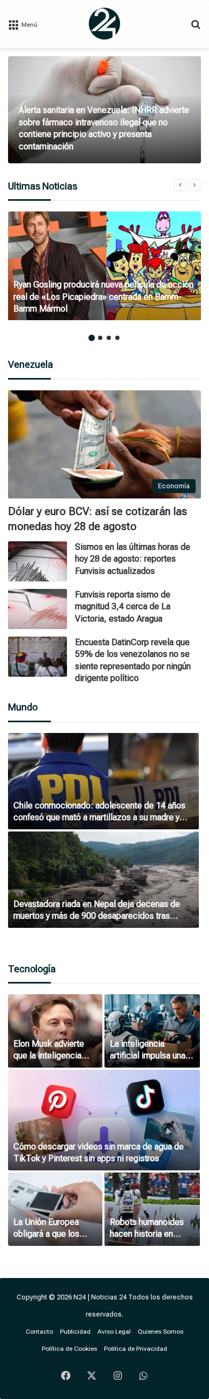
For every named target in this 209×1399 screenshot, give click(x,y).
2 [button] (100, 338)
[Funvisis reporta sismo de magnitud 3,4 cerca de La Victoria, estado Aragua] (37, 609)
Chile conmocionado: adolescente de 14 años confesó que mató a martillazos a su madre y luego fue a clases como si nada (99, 817)
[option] (104, 109)
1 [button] (91, 338)
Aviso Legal (114, 1331)
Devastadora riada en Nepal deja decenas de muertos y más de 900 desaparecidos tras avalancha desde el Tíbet (96, 916)
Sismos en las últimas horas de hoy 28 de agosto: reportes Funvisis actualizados (132, 559)
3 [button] (109, 338)
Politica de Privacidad (135, 1348)
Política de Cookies (69, 1348)
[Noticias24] (104, 23)
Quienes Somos (160, 1331)
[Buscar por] (195, 28)
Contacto (39, 1331)
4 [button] (117, 338)
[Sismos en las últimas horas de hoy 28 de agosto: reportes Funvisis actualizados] (37, 561)
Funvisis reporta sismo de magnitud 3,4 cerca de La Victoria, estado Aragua (122, 606)
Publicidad (75, 1331)
